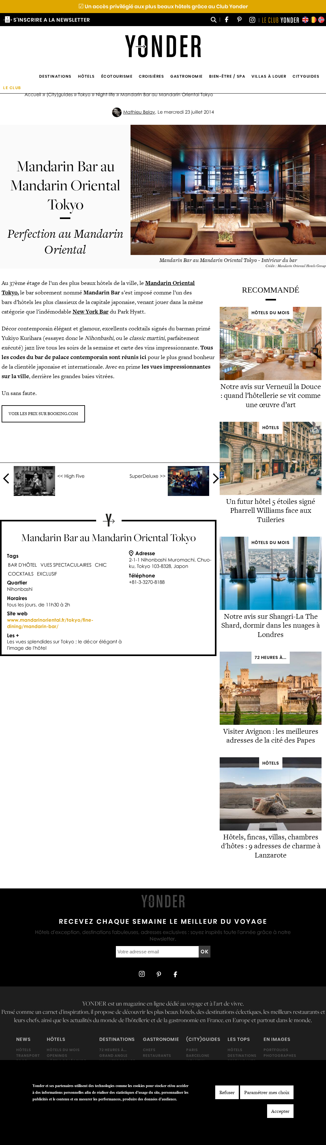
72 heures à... (113, 1049)
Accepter (280, 1111)
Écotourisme (117, 76)
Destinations (55, 76)
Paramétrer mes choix (266, 1092)
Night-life (105, 94)
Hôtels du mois (63, 1049)
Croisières (151, 76)
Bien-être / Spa (227, 76)
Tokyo (84, 94)
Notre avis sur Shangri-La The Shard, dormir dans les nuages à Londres (270, 625)
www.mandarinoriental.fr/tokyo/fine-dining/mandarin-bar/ (50, 623)
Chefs (149, 1049)
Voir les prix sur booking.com (43, 414)
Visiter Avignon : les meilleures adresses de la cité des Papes (270, 736)
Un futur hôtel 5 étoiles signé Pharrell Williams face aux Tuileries (270, 510)
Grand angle (113, 1055)
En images (277, 1039)
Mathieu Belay (139, 112)
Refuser (227, 1092)
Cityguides (306, 76)
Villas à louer (269, 76)
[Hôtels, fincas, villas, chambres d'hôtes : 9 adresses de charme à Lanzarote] (271, 829)
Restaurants (157, 1055)
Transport (28, 1055)
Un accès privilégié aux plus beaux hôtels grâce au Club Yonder (163, 6)
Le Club (12, 87)
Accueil (33, 94)
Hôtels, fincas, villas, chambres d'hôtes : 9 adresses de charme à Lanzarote (271, 846)
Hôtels (86, 76)
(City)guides (59, 94)
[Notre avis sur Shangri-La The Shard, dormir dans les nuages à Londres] (271, 608)
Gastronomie (186, 76)
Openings (57, 1055)
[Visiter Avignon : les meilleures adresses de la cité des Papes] (271, 723)
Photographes (280, 1055)
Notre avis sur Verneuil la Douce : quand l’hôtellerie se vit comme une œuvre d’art (270, 395)
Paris (192, 1049)
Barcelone (197, 1055)
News (23, 1039)
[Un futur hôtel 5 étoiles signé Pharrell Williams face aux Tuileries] (271, 493)
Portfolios (276, 1049)
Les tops (239, 1039)
